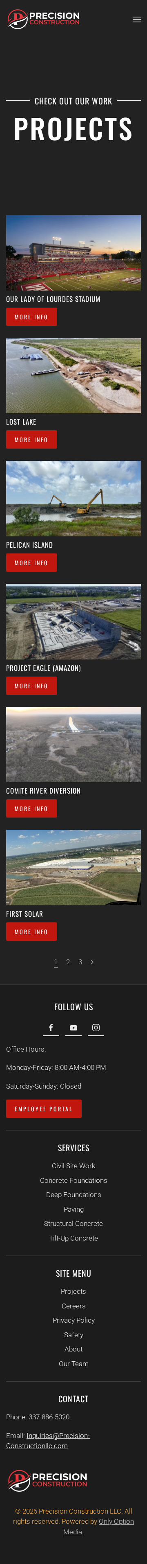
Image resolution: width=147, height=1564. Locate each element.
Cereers (74, 1306)
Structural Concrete (73, 1223)
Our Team (74, 1364)
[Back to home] (43, 19)
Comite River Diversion (43, 790)
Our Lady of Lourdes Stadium (53, 299)
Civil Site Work (73, 1166)
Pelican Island (29, 545)
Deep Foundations (73, 1195)
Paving (74, 1209)
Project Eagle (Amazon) (43, 668)
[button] (137, 19)
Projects (73, 1291)
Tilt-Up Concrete (73, 1238)
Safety (73, 1335)
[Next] (92, 962)
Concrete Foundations (73, 1180)
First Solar (24, 914)
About (73, 1349)
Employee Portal (44, 1108)
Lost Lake (21, 421)
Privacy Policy (74, 1320)
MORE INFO (32, 316)
